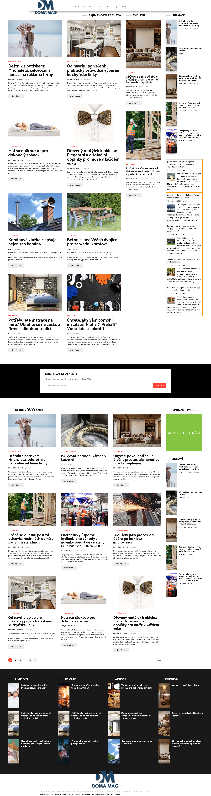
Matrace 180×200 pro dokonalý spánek (28, 153)
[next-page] (35, 660)
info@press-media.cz (15, 80)
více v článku (16, 96)
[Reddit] (100, 791)
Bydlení (15, 235)
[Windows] (137, 791)
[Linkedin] (80, 791)
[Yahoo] (141, 791)
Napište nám (159, 385)
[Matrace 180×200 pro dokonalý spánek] (35, 123)
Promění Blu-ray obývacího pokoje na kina (84, 742)
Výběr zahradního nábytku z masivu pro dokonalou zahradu (136, 686)
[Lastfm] (78, 791)
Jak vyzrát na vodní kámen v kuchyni (190, 49)
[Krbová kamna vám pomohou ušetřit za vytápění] (63, 695)
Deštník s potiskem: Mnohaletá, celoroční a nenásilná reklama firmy (30, 70)
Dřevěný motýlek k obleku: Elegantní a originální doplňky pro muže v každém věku (93, 157)
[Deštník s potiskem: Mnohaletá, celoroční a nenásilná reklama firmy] (35, 38)
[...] (175, 189)
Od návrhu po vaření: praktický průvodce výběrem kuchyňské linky (94, 70)
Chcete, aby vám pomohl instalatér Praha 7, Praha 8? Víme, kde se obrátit (92, 324)
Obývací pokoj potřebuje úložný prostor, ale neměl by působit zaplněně (142, 79)
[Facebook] (63, 791)
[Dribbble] (56, 791)
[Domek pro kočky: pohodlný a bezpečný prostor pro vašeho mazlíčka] (13, 751)
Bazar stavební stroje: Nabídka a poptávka (187, 714)
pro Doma (74, 61)
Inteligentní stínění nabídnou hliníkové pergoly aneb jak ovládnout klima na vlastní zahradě (182, 228)
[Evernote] (61, 791)
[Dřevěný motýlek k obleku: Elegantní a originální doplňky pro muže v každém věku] (94, 123)
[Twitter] (129, 791)
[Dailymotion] (46, 791)
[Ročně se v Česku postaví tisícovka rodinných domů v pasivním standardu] (143, 135)
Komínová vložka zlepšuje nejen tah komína (32, 242)
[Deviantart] (51, 791)
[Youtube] (146, 791)
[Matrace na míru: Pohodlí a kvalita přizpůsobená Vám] (13, 695)
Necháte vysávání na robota (185, 685)
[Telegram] (119, 791)
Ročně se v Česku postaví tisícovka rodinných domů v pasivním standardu (143, 171)
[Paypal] (95, 791)
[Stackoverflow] (115, 791)
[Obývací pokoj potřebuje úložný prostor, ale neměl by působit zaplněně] (143, 44)
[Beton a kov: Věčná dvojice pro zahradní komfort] (94, 212)
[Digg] (54, 791)
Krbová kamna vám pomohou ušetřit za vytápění (85, 686)
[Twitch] (127, 791)
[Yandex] (144, 791)
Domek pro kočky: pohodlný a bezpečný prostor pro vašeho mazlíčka (36, 743)
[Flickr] (66, 791)
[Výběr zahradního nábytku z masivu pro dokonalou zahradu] (114, 695)
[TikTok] (122, 791)
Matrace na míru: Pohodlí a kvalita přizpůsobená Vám (34, 686)
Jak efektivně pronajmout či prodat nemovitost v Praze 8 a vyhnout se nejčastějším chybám (181, 164)
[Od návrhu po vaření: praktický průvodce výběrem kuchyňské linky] (94, 38)
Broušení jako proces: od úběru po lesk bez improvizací (133, 538)
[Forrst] (71, 791)
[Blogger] (44, 791)
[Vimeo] (132, 791)
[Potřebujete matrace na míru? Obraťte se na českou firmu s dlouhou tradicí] (35, 292)
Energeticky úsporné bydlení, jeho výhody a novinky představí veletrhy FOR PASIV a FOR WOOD (190, 134)
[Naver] (90, 791)
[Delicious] (49, 791)
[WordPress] (139, 791)
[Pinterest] (97, 791)
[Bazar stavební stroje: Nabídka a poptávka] (164, 723)
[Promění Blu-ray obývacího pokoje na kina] (63, 751)
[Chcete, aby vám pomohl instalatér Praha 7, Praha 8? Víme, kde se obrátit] (94, 292)
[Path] (93, 791)
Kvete (10, 249)
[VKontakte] (134, 791)
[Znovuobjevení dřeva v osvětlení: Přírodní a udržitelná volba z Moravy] (114, 723)
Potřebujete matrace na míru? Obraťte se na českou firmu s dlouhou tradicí (34, 324)
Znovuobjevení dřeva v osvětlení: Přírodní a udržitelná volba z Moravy (136, 715)
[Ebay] (58, 791)
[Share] (105, 791)
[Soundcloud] (110, 791)
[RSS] (102, 791)
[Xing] (149, 791)
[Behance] (41, 791)
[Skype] (107, 791)
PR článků (73, 794)
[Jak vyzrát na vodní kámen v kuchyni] (171, 59)
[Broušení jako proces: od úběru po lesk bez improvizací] (137, 509)
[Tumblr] (124, 791)
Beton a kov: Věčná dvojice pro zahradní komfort (92, 242)
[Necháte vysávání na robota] (164, 695)
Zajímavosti (16, 61)
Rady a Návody (70, 452)
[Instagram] (75, 791)
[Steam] (117, 791)
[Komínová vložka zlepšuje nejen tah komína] (35, 212)
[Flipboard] (68, 791)
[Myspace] (88, 791)
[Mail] (83, 791)
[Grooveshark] (73, 791)
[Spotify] (112, 791)
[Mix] (85, 791)
